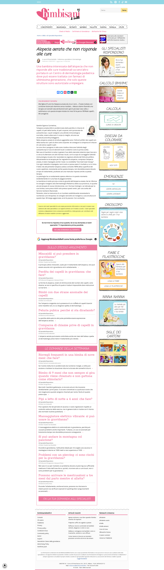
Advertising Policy (43, 544)
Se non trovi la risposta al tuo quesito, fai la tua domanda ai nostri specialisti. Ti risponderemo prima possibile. (67, 226)
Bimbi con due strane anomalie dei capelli (63, 293)
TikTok (122, 2)
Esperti (39, 539)
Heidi (115, 343)
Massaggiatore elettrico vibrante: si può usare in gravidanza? (66, 417)
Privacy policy (41, 528)
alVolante (102, 517)
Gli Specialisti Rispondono (54, 35)
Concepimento (46, 27)
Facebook (119, 2)
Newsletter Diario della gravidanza (48, 541)
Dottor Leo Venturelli (46, 300)
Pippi (102, 343)
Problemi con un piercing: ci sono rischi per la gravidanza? (66, 456)
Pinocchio (117, 354)
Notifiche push (42, 547)
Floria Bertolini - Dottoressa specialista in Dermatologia (64, 59)
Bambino (83, 27)
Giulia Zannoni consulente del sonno (50, 363)
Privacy (39, 525)
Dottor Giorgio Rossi (45, 384)
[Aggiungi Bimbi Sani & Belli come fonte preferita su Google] (66, 239)
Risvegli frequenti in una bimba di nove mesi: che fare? (66, 356)
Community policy (43, 533)
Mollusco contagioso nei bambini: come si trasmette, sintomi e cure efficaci (81, 532)
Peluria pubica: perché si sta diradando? (67, 310)
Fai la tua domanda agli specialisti (66, 499)
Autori (39, 536)
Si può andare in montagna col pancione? (60, 438)
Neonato (73, 27)
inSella (101, 523)
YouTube (126, 2)
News (39, 2)
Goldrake (103, 354)
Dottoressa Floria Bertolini (47, 315)
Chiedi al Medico (64, 31)
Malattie (93, 27)
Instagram (115, 2)
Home (39, 35)
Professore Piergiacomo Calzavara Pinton (51, 280)
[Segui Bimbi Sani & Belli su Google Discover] (66, 42)
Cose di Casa (103, 529)
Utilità (121, 27)
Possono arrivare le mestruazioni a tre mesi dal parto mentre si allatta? (66, 476)
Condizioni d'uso (42, 531)
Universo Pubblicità (105, 538)
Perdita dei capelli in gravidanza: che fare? (65, 273)
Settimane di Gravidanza (80, 31)
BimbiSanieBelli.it (58, 14)
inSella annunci (103, 526)
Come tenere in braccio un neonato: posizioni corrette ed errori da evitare (80, 537)
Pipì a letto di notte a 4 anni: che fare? (65, 399)
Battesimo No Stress (99, 31)
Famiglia (112, 27)
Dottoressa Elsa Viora (46, 483)
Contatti (40, 517)
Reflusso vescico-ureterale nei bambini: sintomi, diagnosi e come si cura (81, 527)
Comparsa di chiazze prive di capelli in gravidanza (66, 326)
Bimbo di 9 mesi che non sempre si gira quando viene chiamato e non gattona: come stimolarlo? (67, 376)
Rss (111, 2)
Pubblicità (40, 523)
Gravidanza (61, 27)
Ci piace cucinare (104, 535)
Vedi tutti (113, 165)
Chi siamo (40, 520)
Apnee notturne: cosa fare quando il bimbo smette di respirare (82, 518)
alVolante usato (104, 520)
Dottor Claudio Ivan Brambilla (48, 262)
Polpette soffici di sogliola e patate (79, 523)
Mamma (103, 27)
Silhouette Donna (104, 532)
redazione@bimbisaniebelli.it (77, 565)
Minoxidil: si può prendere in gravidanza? (59, 255)
